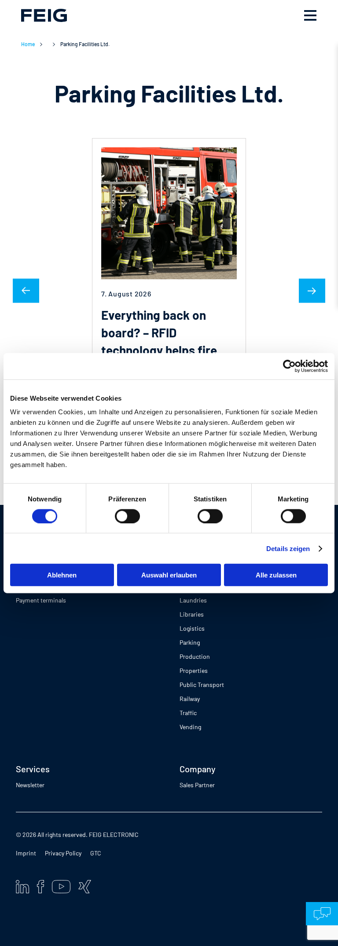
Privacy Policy (63, 853)
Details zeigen (288, 548)
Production (195, 656)
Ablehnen (62, 575)
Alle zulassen (276, 575)
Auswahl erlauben (169, 575)
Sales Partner (197, 785)
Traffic (188, 712)
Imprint (26, 853)
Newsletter (30, 785)
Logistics (192, 628)
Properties (194, 670)
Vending (190, 727)
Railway (190, 698)
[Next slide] (312, 291)
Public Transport (202, 684)
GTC (95, 853)
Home (28, 44)
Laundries (193, 600)
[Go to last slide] (26, 291)
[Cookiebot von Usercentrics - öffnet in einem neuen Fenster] (289, 366)
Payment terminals (41, 600)
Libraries (192, 614)
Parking (190, 642)
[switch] (127, 516)
